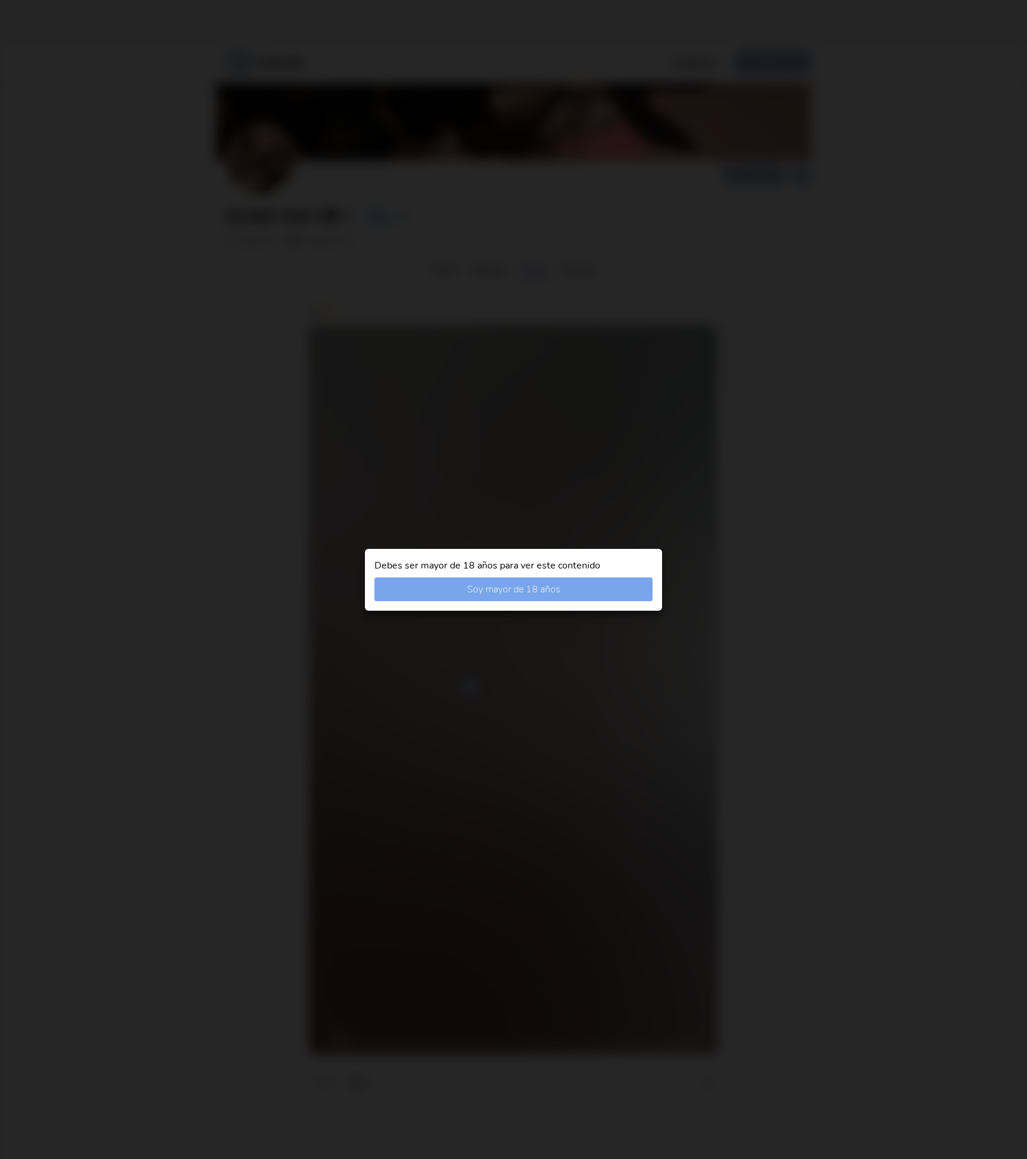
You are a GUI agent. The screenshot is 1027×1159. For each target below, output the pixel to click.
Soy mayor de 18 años (513, 589)
